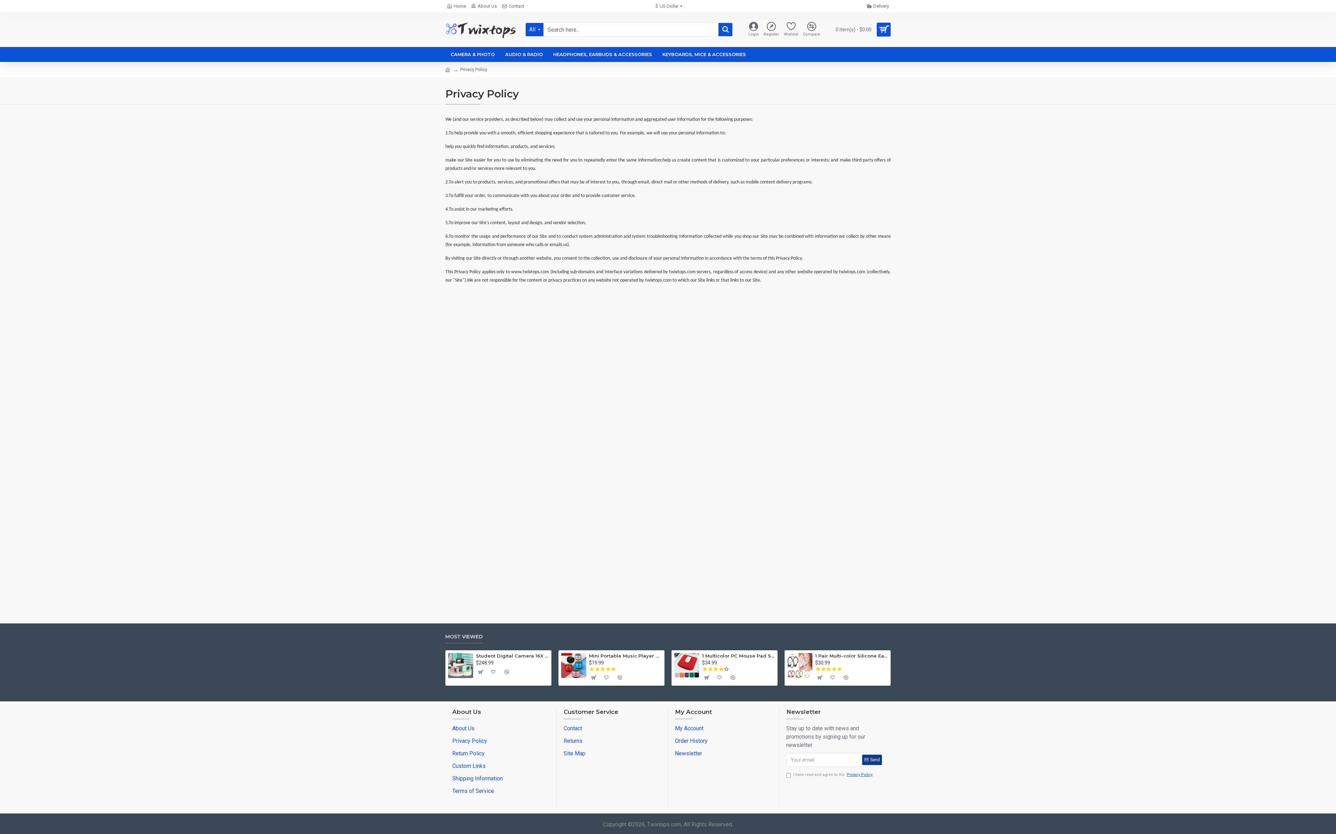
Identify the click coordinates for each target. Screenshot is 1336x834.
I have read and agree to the (833, 774)
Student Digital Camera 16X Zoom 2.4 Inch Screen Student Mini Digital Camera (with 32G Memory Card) (512, 656)
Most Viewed (464, 637)
